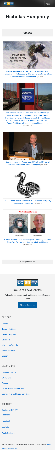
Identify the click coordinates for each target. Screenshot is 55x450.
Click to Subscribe (27, 305)
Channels (6, 340)
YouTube (5, 427)
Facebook (6, 421)
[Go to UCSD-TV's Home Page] (15, 3)
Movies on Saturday (10, 345)
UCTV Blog (6, 378)
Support (5, 383)
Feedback (6, 415)
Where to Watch (8, 350)
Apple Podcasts (8, 433)
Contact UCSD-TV (10, 410)
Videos (5, 324)
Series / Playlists (9, 334)
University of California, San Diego (16, 394)
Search (5, 356)
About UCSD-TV (9, 372)
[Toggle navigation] (47, 3)
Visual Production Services (13, 388)
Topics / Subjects (9, 329)
